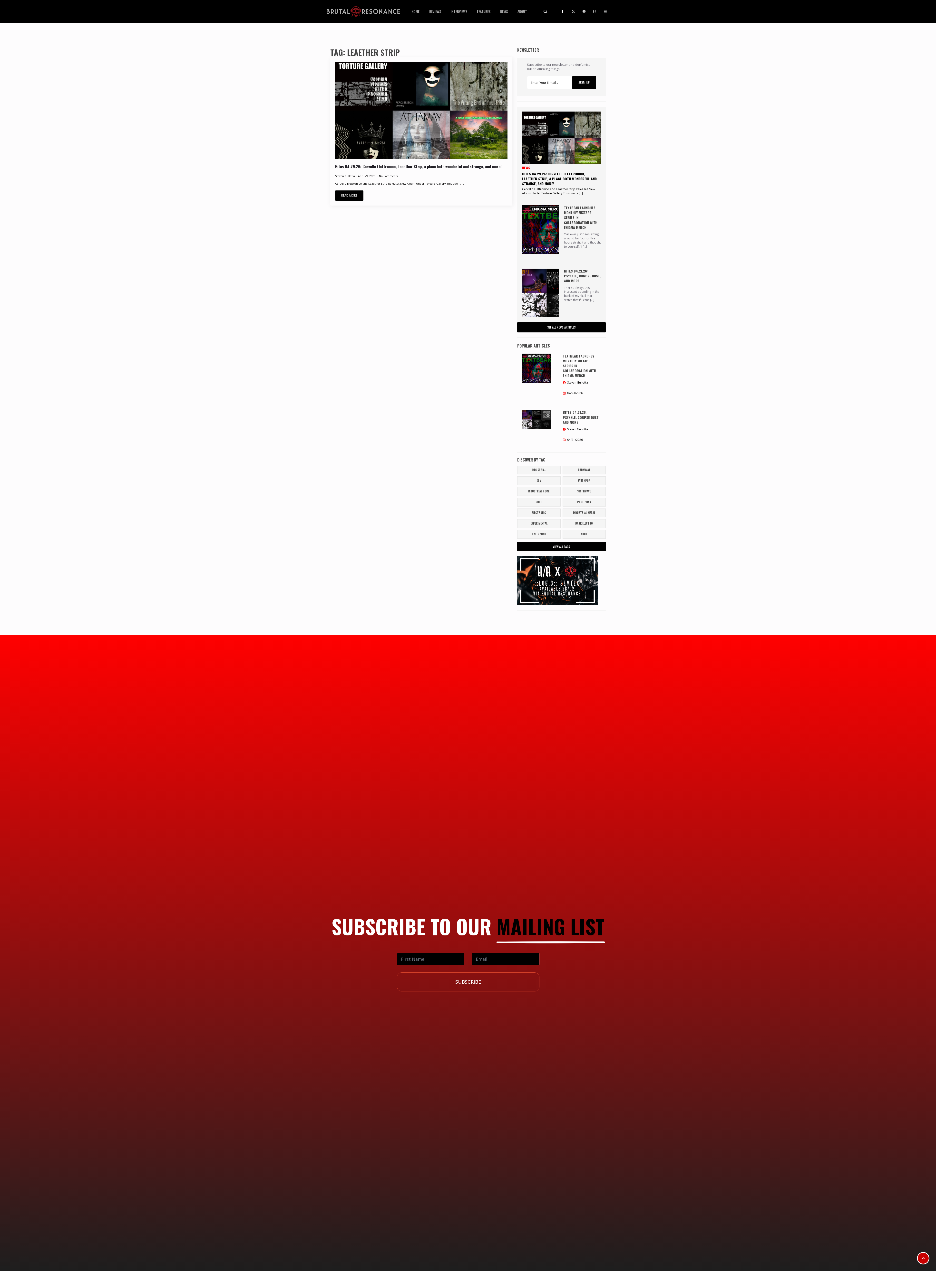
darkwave (584, 470)
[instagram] (595, 11)
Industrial (539, 470)
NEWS (504, 11)
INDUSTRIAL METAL (584, 513)
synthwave (584, 491)
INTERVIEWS (459, 11)
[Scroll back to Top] (923, 1258)
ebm (538, 480)
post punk (584, 502)
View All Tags (561, 547)
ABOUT (522, 11)
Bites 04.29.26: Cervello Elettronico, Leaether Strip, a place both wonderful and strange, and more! (418, 166)
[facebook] (562, 11)
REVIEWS (435, 11)
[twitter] (573, 11)
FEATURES (483, 11)
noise (584, 534)
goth (539, 502)
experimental (538, 523)
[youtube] (584, 11)
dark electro (584, 523)
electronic (539, 513)
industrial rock (538, 491)
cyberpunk (539, 534)
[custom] (605, 11)
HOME (415, 11)
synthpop (584, 480)
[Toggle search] (545, 11)
